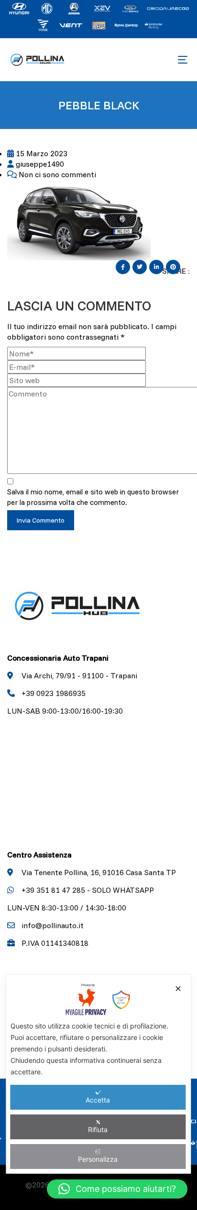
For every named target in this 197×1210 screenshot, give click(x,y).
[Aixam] (74, 7)
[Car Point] (98, 24)
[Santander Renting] (153, 24)
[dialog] (98, 1074)
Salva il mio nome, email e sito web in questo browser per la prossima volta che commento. (93, 497)
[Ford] (167, 7)
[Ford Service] (130, 7)
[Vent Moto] (70, 24)
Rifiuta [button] (98, 1129)
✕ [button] (178, 989)
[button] (117, 1189)
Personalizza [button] (98, 1159)
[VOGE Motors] (43, 24)
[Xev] (102, 7)
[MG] (46, 7)
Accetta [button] (98, 1100)
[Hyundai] (19, 7)
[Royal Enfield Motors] (126, 24)
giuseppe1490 (39, 164)
